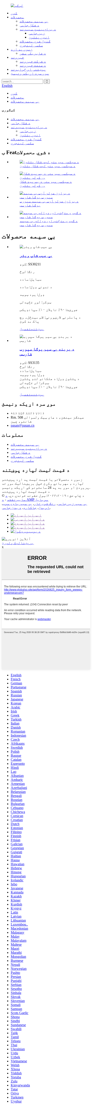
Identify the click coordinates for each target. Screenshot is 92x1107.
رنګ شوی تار (45, 503)
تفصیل (25, 329)
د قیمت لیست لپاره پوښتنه (26, 491)
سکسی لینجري (31, 45)
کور (14, 13)
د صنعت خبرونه (33, 65)
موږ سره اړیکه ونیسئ (30, 73)
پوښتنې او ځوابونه (28, 69)
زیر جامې (37, 33)
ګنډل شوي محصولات (35, 41)
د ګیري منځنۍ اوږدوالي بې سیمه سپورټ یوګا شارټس (49, 223)
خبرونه (17, 57)
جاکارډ (30, 507)
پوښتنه (37, 329)
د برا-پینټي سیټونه (38, 29)
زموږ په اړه (22, 49)
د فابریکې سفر (33, 53)
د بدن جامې (11, 507)
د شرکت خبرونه (33, 61)
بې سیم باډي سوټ (17, 503)
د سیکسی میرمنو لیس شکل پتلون (47, 166)
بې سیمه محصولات (34, 21)
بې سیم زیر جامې (72, 503)
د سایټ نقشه (15, 497)
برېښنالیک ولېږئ (18, 543)
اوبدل (44, 507)
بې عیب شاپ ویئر (36, 255)
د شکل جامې (29, 25)
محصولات (17, 17)
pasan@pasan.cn (22, 425)
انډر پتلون (39, 37)
